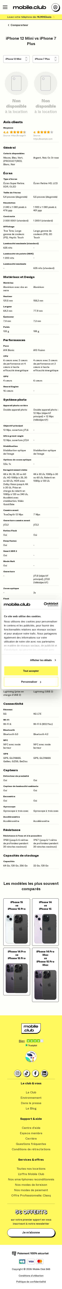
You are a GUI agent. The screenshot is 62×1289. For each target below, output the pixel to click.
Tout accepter (31, 670)
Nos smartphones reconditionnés (31, 1179)
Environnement (31, 1097)
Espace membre (31, 1133)
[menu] (5, 7)
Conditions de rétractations (31, 1149)
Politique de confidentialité (31, 1282)
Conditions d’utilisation (31, 1276)
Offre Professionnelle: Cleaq (31, 1195)
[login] (55, 7)
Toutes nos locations (31, 1168)
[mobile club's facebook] (35, 1073)
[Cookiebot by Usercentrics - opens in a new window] (44, 604)
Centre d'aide (31, 1128)
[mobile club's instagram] (17, 1073)
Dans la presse (31, 1103)
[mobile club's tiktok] (26, 1073)
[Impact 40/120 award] (31, 1057)
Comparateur (19, 25)
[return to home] (29, 7)
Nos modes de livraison (31, 1184)
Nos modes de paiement (31, 1190)
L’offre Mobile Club (31, 1174)
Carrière (31, 1138)
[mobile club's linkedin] (44, 1073)
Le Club (31, 1092)
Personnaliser (29, 681)
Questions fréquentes (31, 1144)
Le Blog (31, 1108)
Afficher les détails (41, 660)
